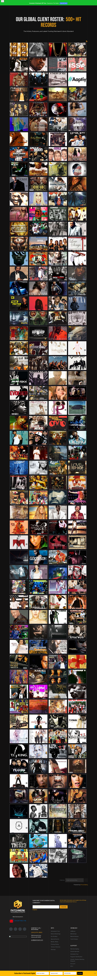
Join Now (80, 973)
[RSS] (87, 41)
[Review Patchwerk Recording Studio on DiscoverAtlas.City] (18, 937)
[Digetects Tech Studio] (18, 921)
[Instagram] (15, 929)
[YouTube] (24, 929)
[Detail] (26, 51)
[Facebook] (11, 929)
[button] (77, 966)
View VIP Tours (63, 3)
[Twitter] (20, 929)
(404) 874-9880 (36, 932)
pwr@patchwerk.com (37, 940)
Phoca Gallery (84, 884)
